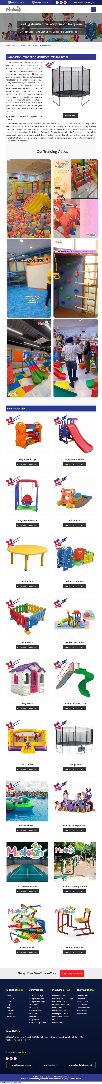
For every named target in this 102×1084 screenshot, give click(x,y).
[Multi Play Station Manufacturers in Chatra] (75, 618)
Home (8, 45)
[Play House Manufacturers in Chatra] (27, 679)
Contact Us (10, 1010)
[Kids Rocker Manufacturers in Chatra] (75, 496)
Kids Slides (80, 999)
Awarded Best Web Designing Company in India (65, 1079)
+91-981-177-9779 (17, 2)
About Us (10, 999)
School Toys (58, 1022)
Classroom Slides (83, 1007)
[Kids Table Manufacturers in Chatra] (27, 557)
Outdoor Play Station (38, 1022)
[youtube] (61, 2)
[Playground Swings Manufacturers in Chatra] (27, 496)
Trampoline (25, 45)
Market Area (11, 1016)
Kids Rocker (34, 1004)
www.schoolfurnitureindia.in (81, 1065)
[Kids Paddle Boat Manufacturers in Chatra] (27, 801)
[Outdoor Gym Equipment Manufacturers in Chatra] (75, 862)
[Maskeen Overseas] (14, 9)
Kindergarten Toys (60, 1013)
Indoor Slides (81, 1013)
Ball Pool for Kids (36, 1010)
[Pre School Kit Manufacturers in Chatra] (27, 923)
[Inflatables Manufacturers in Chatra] (27, 740)
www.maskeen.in (51, 1065)
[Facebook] (57, 2)
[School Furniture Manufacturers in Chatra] (75, 923)
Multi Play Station (37, 1016)
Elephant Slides (82, 996)
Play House (34, 1019)
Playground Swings (37, 1002)
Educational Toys (59, 1010)
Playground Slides (37, 999)
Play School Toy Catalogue (84, 2)
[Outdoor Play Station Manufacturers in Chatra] (75, 679)
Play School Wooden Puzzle (60, 1018)
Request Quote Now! (72, 973)
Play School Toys (36, 996)
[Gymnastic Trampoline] (70, 86)
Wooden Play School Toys (63, 999)
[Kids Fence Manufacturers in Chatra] (27, 618)
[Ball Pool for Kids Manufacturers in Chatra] (75, 557)
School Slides (81, 1004)
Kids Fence (34, 1013)
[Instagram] (29, 198)
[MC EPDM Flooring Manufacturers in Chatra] (27, 862)
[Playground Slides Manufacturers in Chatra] (75, 435)
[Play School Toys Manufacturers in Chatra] (27, 435)
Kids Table (34, 1007)
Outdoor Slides (82, 1002)
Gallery (9, 1002)
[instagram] (65, 2)
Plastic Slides (81, 1010)
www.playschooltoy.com (21, 1065)
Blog (8, 1007)
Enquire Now (21, 464)
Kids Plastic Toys (59, 1007)
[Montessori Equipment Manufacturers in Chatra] (75, 801)
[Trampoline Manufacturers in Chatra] (75, 740)
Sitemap (9, 1013)
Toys (15, 45)
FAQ (8, 1004)
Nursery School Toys (61, 1004)
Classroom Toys (59, 1002)
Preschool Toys (59, 996)
